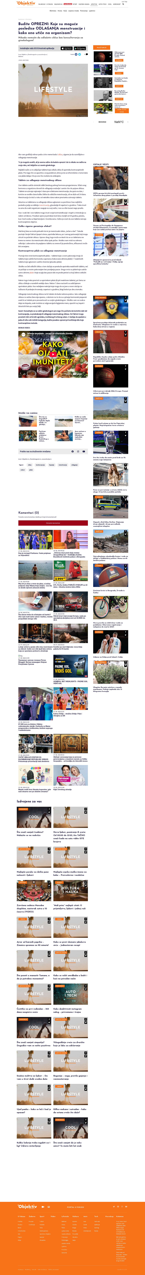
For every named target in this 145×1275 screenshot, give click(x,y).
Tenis (41, 1228)
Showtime (42, 1240)
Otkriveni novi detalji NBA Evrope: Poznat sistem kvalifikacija (110, 392)
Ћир (125, 2)
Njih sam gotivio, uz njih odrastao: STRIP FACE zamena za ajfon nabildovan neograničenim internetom (121, 1243)
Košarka (119, 60)
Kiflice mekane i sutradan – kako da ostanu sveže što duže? (69, 1111)
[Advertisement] (53, 136)
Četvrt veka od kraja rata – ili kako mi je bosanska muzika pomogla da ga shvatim (121, 1257)
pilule (32, 272)
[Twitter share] (79, 54)
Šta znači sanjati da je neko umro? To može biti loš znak (67, 1144)
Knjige (74, 1228)
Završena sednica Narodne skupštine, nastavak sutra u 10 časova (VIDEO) (32, 908)
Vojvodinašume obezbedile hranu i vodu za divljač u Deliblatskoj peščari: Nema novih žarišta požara (110, 558)
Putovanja (84, 11)
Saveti (85, 1225)
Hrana (60, 11)
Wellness (53, 11)
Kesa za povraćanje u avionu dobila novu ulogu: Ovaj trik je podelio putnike (110, 491)
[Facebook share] (76, 54)
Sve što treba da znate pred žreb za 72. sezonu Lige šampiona (109, 459)
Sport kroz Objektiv (45, 1234)
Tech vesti (60, 986)
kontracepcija (40, 465)
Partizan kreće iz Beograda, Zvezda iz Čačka (109, 592)
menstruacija (44, 205)
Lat (123, 2)
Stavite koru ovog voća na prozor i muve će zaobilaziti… (121, 106)
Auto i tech (102, 4)
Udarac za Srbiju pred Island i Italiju (108, 657)
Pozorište (75, 1234)
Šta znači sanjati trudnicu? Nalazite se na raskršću (30, 833)
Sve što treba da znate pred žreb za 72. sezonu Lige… (120, 67)
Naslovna (21, 19)
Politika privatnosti (53, 1269)
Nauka (96, 1231)
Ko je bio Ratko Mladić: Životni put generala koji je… (121, 92)
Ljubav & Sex (65, 1231)
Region (98, 332)
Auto (85, 1216)
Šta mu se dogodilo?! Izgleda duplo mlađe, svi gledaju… (44, 420)
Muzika (74, 1231)
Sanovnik (64, 1253)
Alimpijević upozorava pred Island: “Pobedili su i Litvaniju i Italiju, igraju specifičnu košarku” (108, 262)
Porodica (64, 1250)
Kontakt (34, 1269)
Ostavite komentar (53, 523)
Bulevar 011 (58, 4)
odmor (23, 470)
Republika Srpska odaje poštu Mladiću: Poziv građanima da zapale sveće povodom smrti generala (109, 359)
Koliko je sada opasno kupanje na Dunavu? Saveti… (81, 419)
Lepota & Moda (66, 1234)
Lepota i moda (73, 11)
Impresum (21, 1269)
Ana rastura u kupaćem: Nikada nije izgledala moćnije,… (80, 435)
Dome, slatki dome (121, 111)
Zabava (32, 1216)
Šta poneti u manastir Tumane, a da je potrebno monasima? (33, 977)
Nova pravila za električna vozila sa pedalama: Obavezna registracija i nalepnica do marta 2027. (108, 625)
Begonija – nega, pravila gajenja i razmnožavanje (70, 1077)
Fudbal (119, 73)
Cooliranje (32, 1225)
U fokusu (49, 4)
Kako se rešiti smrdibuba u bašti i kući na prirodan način (70, 977)
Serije (73, 1240)
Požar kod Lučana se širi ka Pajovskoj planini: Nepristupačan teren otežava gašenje (108, 425)
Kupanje (51, 465)
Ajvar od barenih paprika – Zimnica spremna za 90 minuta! (33, 943)
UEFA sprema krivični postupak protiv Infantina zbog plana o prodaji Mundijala (110, 194)
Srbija (19, 1240)
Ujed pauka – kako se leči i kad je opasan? (34, 1111)
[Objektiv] (26, 4)
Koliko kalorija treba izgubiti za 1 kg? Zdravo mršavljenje (33, 1144)
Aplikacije (97, 1225)
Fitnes (63, 1228)
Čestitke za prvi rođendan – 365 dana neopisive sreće (33, 1010)
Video (53, 1216)
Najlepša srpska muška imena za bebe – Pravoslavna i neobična (70, 873)
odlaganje (74, 465)
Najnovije (42, 4)
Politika (23, 882)
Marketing (27, 1269)
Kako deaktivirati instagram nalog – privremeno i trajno (67, 1010)
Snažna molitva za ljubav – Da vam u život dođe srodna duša (32, 1077)
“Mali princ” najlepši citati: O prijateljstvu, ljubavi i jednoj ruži (69, 907)
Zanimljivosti (87, 1231)
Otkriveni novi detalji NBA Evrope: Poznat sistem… (120, 54)
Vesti (84, 1221)
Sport (75, 4)
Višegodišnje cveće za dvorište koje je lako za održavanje (68, 1044)
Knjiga (59, 882)
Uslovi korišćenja (42, 1269)
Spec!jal (42, 1237)
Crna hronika (100, 297)
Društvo (119, 86)
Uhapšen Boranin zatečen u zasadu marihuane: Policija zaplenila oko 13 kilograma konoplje (107, 689)
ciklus (60, 154)
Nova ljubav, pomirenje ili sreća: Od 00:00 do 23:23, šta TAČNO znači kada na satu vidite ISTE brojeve (69, 837)
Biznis (99, 598)
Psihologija (65, 1240)
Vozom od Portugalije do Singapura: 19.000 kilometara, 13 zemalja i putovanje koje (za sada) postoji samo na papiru (110, 227)
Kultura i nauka (84, 4)
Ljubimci (92, 11)
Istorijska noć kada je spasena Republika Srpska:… (121, 79)
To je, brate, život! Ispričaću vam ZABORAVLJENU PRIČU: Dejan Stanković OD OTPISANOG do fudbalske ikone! (121, 1228)
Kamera (74, 1221)
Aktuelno (75, 1237)
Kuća (65, 11)
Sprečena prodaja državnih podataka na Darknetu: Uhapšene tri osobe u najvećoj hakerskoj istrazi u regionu (109, 325)
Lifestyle (94, 4)
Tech (96, 1216)
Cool (110, 4)
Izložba (74, 1225)
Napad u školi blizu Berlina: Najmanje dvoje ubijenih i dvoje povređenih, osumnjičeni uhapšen (108, 524)
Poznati (31, 1221)
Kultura (75, 1216)
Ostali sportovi (44, 1231)
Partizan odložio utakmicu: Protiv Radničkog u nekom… (44, 436)
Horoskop (117, 4)
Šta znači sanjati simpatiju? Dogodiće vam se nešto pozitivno (33, 1044)
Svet (99, 497)
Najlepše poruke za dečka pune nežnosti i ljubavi (33, 873)
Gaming (96, 1228)
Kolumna (119, 1216)
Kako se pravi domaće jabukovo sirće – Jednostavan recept (69, 943)
